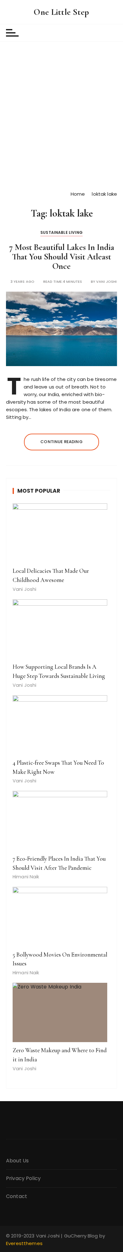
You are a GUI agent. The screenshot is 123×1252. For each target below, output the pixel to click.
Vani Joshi (106, 281)
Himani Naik (26, 877)
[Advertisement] (61, 115)
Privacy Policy (23, 1178)
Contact (16, 1196)
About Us (17, 1160)
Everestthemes (24, 1243)
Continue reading (61, 442)
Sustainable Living (61, 232)
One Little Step (61, 12)
